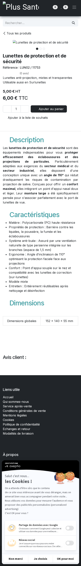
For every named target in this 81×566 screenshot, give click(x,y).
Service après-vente (17, 406)
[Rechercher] (73, 22)
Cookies (8, 420)
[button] (6, 48)
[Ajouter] (25, 109)
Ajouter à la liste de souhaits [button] (27, 118)
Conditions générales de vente (25, 411)
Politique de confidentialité (21, 424)
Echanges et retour (16, 429)
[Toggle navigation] (74, 7)
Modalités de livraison (18, 433)
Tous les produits (19, 33)
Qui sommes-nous (16, 402)
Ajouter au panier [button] (51, 109)
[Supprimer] (7, 109)
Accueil (8, 397)
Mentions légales (15, 415)
